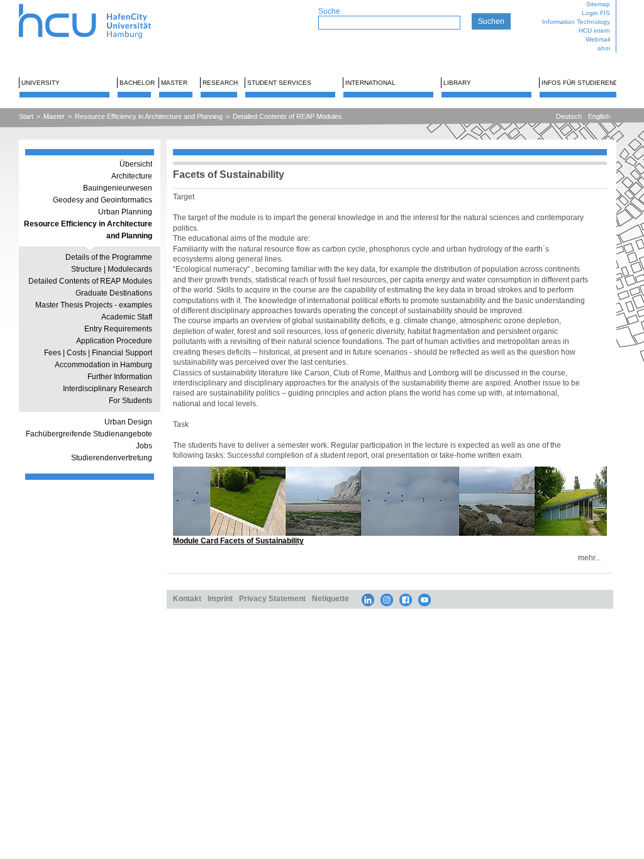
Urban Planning (125, 212)
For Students (130, 400)
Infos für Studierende (582, 82)
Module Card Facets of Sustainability (238, 540)
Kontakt (187, 598)
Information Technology (576, 21)
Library (457, 82)
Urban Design (128, 422)
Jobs (144, 445)
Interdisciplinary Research (107, 388)
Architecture (131, 176)
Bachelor (137, 82)
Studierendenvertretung (111, 457)
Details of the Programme (108, 257)
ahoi (603, 48)
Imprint (220, 598)
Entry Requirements (118, 328)
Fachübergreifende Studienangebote (89, 434)
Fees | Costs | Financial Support (98, 352)
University (40, 82)
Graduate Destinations (113, 293)
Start (26, 116)
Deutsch (569, 116)
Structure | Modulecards (111, 269)
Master (174, 82)
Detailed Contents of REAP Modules (287, 116)
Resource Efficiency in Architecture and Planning (149, 116)
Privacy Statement (272, 598)
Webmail (598, 39)
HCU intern (594, 30)
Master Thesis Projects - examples (93, 305)
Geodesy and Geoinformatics (102, 200)
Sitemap (598, 4)
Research (220, 82)
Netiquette (330, 598)
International (370, 82)
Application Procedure (114, 340)
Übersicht (135, 164)
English (599, 116)
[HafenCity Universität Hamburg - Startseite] (96, 4)
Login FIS (596, 12)
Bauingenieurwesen (117, 188)
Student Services (279, 82)
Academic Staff (126, 317)
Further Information (119, 376)
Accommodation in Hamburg (103, 364)
